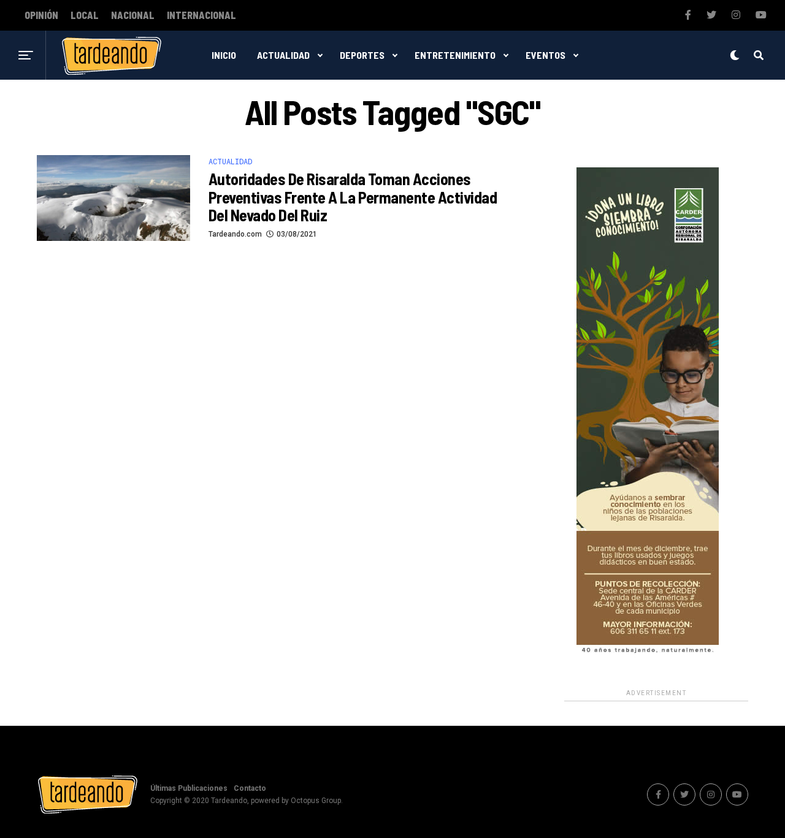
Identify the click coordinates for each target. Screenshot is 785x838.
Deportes (362, 55)
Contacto (250, 788)
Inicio (224, 55)
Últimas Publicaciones (189, 788)
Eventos (545, 55)
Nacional (133, 15)
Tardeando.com (235, 234)
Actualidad (283, 55)
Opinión (41, 15)
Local (85, 15)
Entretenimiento (455, 55)
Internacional (201, 15)
